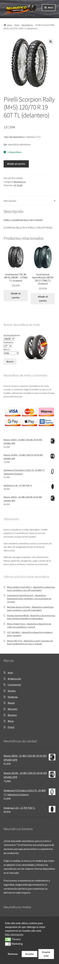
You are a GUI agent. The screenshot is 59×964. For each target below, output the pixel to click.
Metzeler (12, 708)
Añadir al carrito (16, 163)
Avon (10, 672)
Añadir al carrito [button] (15, 295)
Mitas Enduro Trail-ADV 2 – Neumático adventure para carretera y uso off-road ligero (31, 589)
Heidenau (13, 696)
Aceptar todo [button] (46, 954)
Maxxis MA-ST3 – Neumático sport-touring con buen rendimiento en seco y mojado (30, 642)
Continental (14, 684)
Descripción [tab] (10, 200)
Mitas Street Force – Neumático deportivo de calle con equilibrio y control (29, 625)
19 (15, 185)
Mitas (11, 721)
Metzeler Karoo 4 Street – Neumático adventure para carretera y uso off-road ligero (30, 609)
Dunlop (12, 690)
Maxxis (11, 702)
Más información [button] (14, 934)
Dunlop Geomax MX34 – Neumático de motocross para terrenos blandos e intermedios (31, 617)
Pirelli (19, 185)
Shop (16, 25)
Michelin (12, 715)
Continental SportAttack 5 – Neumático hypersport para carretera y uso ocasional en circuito (29, 598)
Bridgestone (14, 678)
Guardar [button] (29, 954)
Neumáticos (27, 25)
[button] (50, 41)
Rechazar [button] (13, 954)
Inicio (9, 25)
